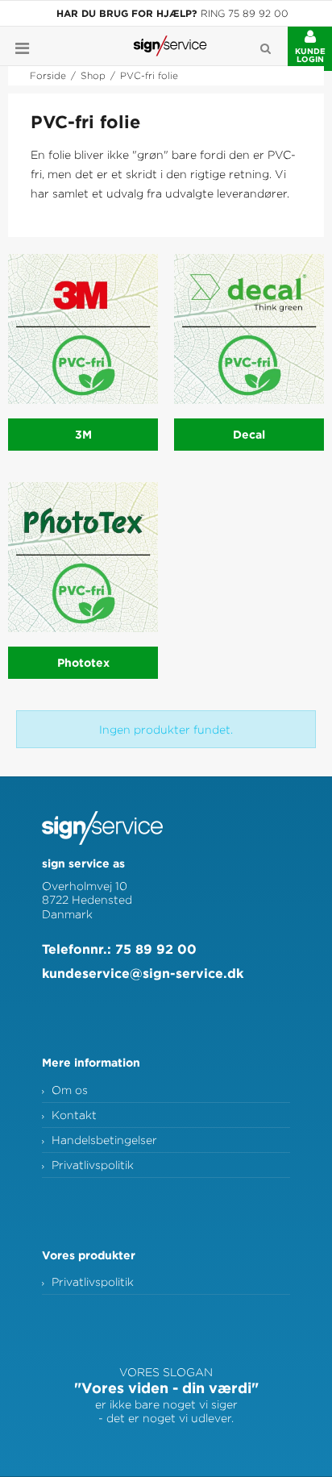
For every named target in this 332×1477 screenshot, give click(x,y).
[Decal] (249, 329)
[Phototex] (83, 557)
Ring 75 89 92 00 (244, 13)
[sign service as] (170, 46)
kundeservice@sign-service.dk (142, 973)
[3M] (83, 329)
